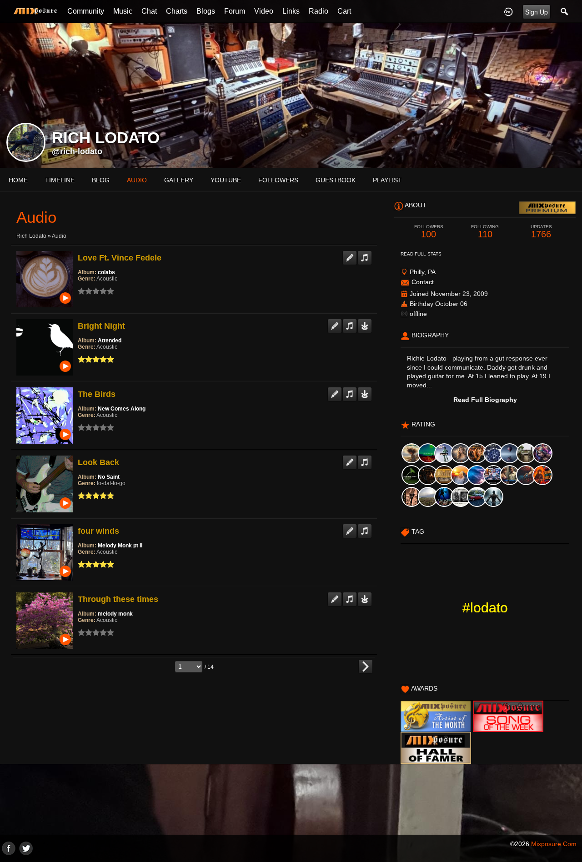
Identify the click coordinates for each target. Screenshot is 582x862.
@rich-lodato (77, 151)
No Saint (109, 477)
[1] (81, 291)
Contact (422, 282)
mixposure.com (554, 843)
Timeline (60, 180)
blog (101, 180)
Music (122, 11)
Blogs (205, 11)
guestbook (336, 180)
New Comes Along (122, 409)
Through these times (118, 599)
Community (85, 11)
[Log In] (508, 11)
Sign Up (536, 11)
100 (428, 231)
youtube (226, 180)
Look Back (98, 462)
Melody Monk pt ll (120, 545)
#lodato (485, 607)
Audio (59, 236)
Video (263, 11)
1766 (541, 231)
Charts (176, 11)
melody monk (115, 614)
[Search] (564, 11)
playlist (387, 180)
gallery (178, 180)
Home (18, 180)
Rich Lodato (31, 236)
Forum (234, 11)
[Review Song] (349, 254)
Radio (318, 11)
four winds (98, 531)
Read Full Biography (485, 399)
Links (291, 11)
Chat (149, 11)
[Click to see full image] (291, 95)
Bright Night (101, 326)
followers (278, 180)
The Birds (96, 394)
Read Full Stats (421, 253)
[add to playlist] (364, 254)
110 (485, 231)
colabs (106, 272)
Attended (109, 340)
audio (137, 180)
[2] (85, 291)
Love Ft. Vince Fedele (119, 257)
